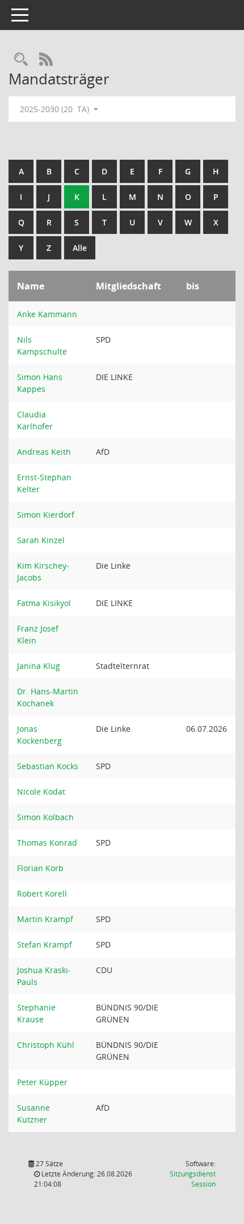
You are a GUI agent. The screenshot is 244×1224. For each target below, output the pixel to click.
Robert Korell (42, 893)
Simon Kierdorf (45, 514)
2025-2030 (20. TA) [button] (55, 109)
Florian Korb (40, 868)
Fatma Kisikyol (44, 603)
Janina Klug (38, 665)
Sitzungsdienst (193, 1179)
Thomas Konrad (47, 842)
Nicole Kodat (41, 791)
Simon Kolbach (45, 817)
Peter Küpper (42, 1082)
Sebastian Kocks (47, 766)
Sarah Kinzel (41, 540)
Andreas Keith (44, 451)
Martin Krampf (45, 919)
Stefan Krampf (44, 944)
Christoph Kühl (45, 1044)
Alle (80, 247)
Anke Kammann (47, 314)
